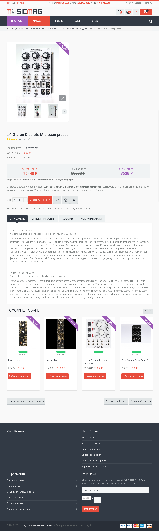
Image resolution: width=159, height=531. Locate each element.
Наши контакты (15, 486)
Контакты (148, 3)
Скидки (59, 21)
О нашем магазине (16, 480)
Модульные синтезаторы (57, 28)
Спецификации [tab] (43, 218)
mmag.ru (14, 28)
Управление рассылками (94, 466)
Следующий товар (139, 401)
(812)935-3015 (83, 3)
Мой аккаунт (88, 437)
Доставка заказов (16, 497)
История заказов (91, 443)
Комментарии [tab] (91, 218)
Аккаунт (129, 3)
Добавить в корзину (40, 200)
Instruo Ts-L (52, 360)
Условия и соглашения (18, 509)
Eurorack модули (79, 28)
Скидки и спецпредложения (20, 492)
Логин (9, 3)
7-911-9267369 (103, 3)
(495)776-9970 (62, 3)
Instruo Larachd (16, 360)
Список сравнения (91, 455)
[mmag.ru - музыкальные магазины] (24, 11)
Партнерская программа (94, 460)
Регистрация (21, 3)
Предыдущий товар (117, 401)
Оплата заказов (15, 503)
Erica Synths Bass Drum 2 (134, 360)
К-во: (9, 200)
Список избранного (92, 449)
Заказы (138, 3)
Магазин (38, 21)
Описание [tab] (17, 218)
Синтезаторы (37, 28)
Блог (78, 21)
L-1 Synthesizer (30, 148)
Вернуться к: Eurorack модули (28, 401)
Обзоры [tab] (68, 218)
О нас (95, 21)
